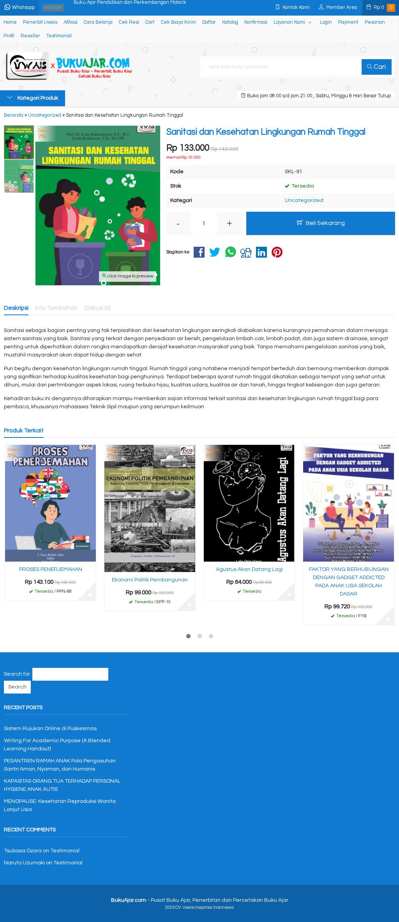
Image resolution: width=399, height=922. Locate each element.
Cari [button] (379, 66)
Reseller (30, 36)
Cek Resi (129, 22)
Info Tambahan (56, 308)
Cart (150, 22)
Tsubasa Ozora (23, 851)
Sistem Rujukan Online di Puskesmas (50, 728)
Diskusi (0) (98, 308)
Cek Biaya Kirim (178, 22)
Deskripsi (16, 308)
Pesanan (375, 22)
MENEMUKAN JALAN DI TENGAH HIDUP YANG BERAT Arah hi (142, 7)
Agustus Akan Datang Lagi (249, 569)
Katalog (230, 22)
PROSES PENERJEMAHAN (50, 569)
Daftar (209, 22)
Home (10, 22)
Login (326, 22)
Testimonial (59, 36)
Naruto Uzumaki (24, 863)
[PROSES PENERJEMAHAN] (50, 503)
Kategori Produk (37, 98)
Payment (348, 22)
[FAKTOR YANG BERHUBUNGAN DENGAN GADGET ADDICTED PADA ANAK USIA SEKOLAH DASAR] (348, 503)
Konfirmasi (255, 22)
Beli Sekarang (325, 223)
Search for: (17, 674)
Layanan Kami (289, 22)
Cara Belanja (98, 22)
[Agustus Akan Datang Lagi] (249, 503)
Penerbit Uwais (40, 22)
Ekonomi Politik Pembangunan (150, 580)
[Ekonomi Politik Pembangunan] (149, 508)
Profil (9, 36)
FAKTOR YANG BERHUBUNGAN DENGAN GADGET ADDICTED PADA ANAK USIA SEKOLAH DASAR (348, 582)
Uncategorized (304, 200)
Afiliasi (71, 22)
